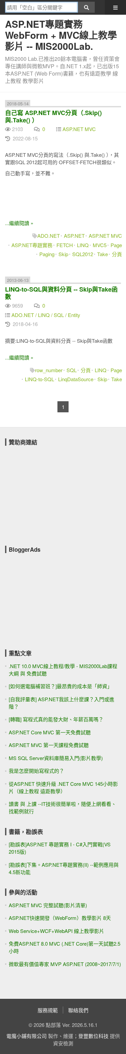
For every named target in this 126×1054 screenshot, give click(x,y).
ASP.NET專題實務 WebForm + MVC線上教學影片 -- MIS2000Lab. (61, 35)
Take (102, 253)
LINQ (83, 244)
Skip (63, 253)
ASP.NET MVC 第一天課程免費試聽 (49, 744)
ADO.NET (48, 235)
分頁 (117, 253)
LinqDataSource (75, 379)
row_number (48, 370)
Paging (46, 253)
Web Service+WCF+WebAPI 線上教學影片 (56, 930)
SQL (72, 370)
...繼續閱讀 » (19, 222)
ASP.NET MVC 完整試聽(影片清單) (48, 905)
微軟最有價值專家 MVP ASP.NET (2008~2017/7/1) (65, 963)
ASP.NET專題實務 (31, 244)
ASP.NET (74, 235)
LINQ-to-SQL (39, 379)
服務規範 (48, 1010)
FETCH (64, 244)
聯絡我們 (78, 1010)
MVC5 (100, 244)
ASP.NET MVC (79, 128)
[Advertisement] (55, 491)
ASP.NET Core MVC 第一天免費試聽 (50, 732)
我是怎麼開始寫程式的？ (36, 770)
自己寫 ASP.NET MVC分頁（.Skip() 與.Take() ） (53, 116)
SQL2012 (82, 253)
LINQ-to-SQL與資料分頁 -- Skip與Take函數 (61, 293)
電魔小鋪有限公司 (26, 1035)
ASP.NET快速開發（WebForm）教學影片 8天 (60, 917)
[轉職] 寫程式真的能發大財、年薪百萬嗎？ (56, 719)
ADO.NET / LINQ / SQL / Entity (45, 314)
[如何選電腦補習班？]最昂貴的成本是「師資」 (60, 686)
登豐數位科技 (93, 1035)
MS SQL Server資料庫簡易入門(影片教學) (56, 757)
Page (116, 244)
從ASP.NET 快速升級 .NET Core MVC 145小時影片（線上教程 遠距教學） (63, 787)
